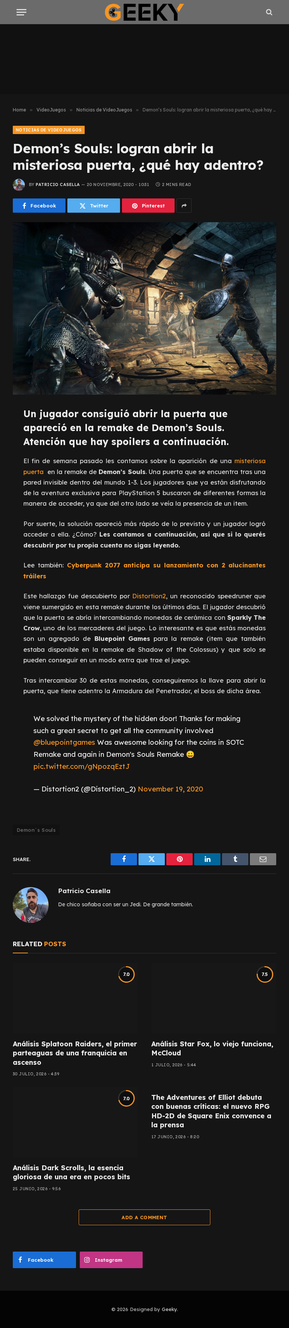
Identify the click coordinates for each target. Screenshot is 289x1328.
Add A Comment (144, 1217)
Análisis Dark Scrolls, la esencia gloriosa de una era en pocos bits (71, 1172)
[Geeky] (144, 12)
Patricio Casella (58, 184)
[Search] (268, 12)
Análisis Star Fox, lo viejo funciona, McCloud (212, 1048)
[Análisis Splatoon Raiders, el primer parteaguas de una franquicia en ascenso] (75, 998)
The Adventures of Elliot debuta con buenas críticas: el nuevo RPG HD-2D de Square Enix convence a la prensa (211, 1111)
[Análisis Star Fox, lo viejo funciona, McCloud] (213, 998)
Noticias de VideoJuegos (49, 130)
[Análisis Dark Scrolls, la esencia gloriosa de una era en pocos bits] (75, 1122)
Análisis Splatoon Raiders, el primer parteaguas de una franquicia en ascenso (75, 1053)
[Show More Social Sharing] (184, 205)
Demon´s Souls (36, 830)
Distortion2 (149, 596)
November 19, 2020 (170, 788)
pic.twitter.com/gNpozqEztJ (81, 766)
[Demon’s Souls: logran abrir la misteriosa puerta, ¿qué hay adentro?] (144, 308)
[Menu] (21, 12)
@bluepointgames (64, 742)
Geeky (169, 1309)
